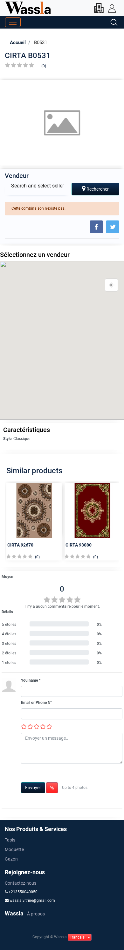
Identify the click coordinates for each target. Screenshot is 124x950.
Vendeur (17, 176)
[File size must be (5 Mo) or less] (52, 787)
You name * (30, 680)
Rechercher (97, 189)
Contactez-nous (20, 883)
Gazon (11, 859)
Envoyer (33, 787)
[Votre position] (111, 285)
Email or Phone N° (36, 702)
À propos (36, 913)
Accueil (18, 42)
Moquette (14, 849)
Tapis (10, 839)
